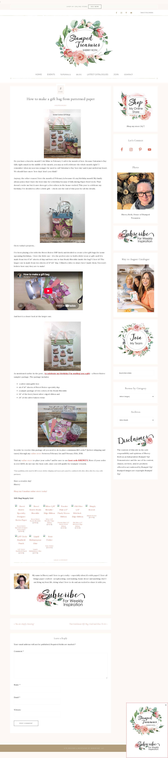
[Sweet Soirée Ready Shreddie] (35, 513)
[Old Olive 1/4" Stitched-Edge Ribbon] (77, 517)
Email (17, 697)
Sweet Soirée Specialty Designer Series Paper (21, 527)
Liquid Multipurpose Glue (35, 550)
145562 (35, 523)
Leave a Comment (60, 560)
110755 (35, 553)
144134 (63, 528)
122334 (92, 517)
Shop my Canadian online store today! (30, 491)
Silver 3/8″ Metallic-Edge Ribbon (49, 521)
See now (95, 6)
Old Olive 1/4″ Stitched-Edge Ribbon (78, 524)
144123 (78, 528)
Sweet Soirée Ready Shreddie (35, 520)
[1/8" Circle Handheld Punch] (21, 543)
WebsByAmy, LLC (97, 748)
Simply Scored (91, 516)
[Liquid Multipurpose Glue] (35, 543)
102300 (49, 547)
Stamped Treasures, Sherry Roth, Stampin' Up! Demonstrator (84, 43)
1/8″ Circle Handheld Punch (21, 550)
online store (36, 453)
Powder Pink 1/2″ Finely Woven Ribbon (63, 524)
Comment (19, 651)
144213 (49, 524)
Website (17, 710)
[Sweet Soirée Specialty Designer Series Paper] (21, 520)
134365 (21, 553)
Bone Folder (49, 546)
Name (17, 685)
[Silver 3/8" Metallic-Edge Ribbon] (49, 513)
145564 (21, 531)
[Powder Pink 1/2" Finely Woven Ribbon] (63, 517)
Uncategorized (60, 105)
